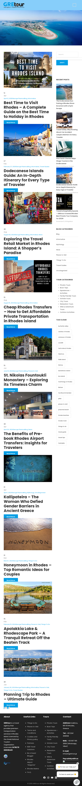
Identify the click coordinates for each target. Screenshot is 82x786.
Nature (60, 387)
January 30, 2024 (10, 687)
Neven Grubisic (69, 166)
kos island (61, 376)
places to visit (63, 404)
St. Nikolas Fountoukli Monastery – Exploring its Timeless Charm (26, 380)
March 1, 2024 (8, 561)
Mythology (30, 493)
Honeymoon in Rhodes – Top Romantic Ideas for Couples (28, 569)
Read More (11, 123)
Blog (25, 98)
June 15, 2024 (8, 371)
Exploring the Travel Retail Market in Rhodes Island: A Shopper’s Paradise (27, 246)
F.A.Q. (29, 772)
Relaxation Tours (66, 304)
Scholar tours (65, 298)
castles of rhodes (64, 332)
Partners (30, 743)
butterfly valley (63, 326)
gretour (67, 111)
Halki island (62, 359)
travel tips (61, 437)
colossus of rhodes (64, 337)
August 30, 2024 (9, 235)
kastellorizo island (64, 371)
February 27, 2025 (10, 167)
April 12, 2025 (8, 98)
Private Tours (65, 285)
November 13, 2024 (62, 221)
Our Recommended (64, 393)
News (40, 235)
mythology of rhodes (65, 382)
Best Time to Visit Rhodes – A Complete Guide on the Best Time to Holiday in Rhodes (26, 109)
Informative (32, 98)
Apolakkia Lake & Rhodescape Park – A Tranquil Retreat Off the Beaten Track (27, 635)
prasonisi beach (63, 410)
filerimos (61, 354)
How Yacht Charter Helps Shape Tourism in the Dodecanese (66, 161)
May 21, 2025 (60, 166)
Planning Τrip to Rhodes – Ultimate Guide (27, 697)
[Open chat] (76, 782)
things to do (62, 426)
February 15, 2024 (10, 624)
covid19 (60, 343)
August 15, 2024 (9, 303)
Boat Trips (64, 288)
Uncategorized (40, 493)
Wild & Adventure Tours (51, 759)
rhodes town (62, 421)
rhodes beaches (63, 415)
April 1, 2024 (8, 493)
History (60, 365)
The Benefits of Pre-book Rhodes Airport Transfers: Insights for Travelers (25, 440)
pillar (59, 398)
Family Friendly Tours (68, 296)
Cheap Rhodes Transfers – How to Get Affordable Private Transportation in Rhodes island (28, 314)
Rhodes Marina (33, 768)
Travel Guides (44, 167)
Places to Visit (33, 371)
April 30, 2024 (8, 429)
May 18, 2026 (60, 140)
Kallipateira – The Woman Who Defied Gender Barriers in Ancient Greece (23, 504)
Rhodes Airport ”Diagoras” (31, 762)
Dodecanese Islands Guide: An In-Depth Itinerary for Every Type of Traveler (27, 177)
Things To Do (32, 561)
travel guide (62, 432)
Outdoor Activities (67, 312)
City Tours (64, 301)
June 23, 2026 (60, 111)
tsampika (61, 443)
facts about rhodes (64, 348)
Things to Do (32, 723)
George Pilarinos (18, 98)
